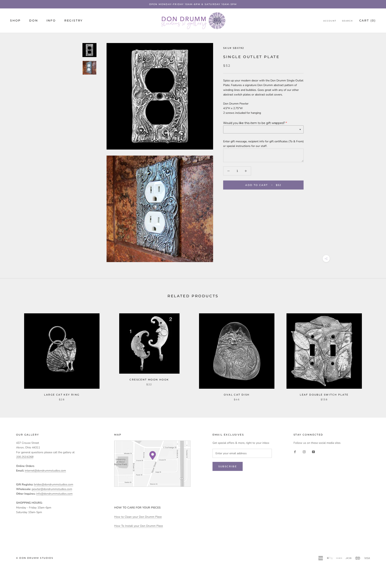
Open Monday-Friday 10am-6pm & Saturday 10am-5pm (193, 4)
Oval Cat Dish (236, 394)
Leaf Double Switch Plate (324, 394)
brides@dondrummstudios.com (53, 484)
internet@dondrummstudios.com (45, 471)
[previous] (12, 352)
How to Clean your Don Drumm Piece (138, 517)
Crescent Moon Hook (149, 379)
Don (33, 21)
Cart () (367, 21)
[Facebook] (295, 451)
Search (347, 21)
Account (329, 21)
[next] (373, 352)
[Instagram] (304, 451)
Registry (73, 21)
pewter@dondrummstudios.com (52, 489)
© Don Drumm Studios (34, 558)
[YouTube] (313, 451)
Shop (15, 21)
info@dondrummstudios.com (54, 494)
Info (51, 21)
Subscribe (227, 466)
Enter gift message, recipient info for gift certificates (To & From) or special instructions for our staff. (263, 143)
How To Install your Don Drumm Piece (138, 526)
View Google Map (152, 464)
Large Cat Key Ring (61, 394)
